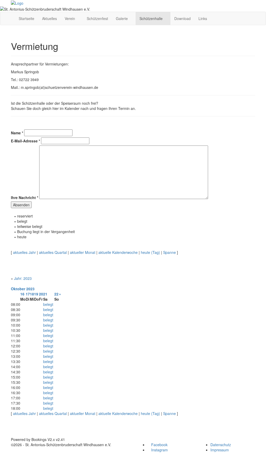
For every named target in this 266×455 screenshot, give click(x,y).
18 (32, 293)
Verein (70, 18)
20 (41, 293)
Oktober (18, 288)
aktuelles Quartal (53, 252)
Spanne (169, 252)
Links (202, 18)
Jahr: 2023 (23, 278)
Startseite (26, 18)
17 (28, 293)
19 (36, 293)
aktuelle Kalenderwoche (118, 252)
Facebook (159, 444)
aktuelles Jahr (24, 252)
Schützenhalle (151, 18)
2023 (30, 288)
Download (182, 18)
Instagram (159, 449)
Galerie (122, 18)
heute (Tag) (150, 252)
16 (22, 293)
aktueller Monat (82, 252)
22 (56, 293)
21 (45, 293)
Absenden (21, 204)
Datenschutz (220, 444)
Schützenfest (97, 18)
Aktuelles (49, 18)
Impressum (219, 449)
